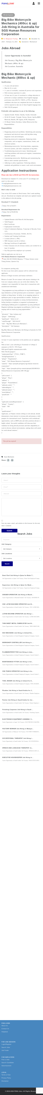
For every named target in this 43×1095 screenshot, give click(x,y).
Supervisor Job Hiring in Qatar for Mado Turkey (19, 585)
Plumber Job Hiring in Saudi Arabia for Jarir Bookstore (22, 690)
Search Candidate (8, 1062)
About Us (5, 1025)
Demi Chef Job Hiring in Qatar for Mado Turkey (19, 575)
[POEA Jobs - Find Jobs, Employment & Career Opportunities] (8, 3)
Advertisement (6, 1065)
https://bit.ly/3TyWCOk (10, 212)
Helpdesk (5, 1032)
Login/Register (6, 1044)
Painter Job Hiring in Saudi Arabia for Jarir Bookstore (21, 700)
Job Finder (5, 1050)
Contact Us (5, 1028)
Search (7, 564)
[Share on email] (12, 460)
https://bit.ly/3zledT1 (9, 206)
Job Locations (7, 553)
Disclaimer (5, 1081)
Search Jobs (6, 1047)
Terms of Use (6, 1075)
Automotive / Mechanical (29, 42)
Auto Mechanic (9, 457)
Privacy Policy (6, 1078)
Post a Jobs (6, 1059)
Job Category (6, 544)
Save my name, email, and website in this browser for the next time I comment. (21, 524)
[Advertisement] (17, 800)
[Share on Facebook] (8, 460)
